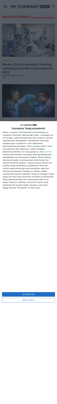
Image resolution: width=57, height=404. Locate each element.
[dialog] (28, 262)
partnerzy (48, 152)
